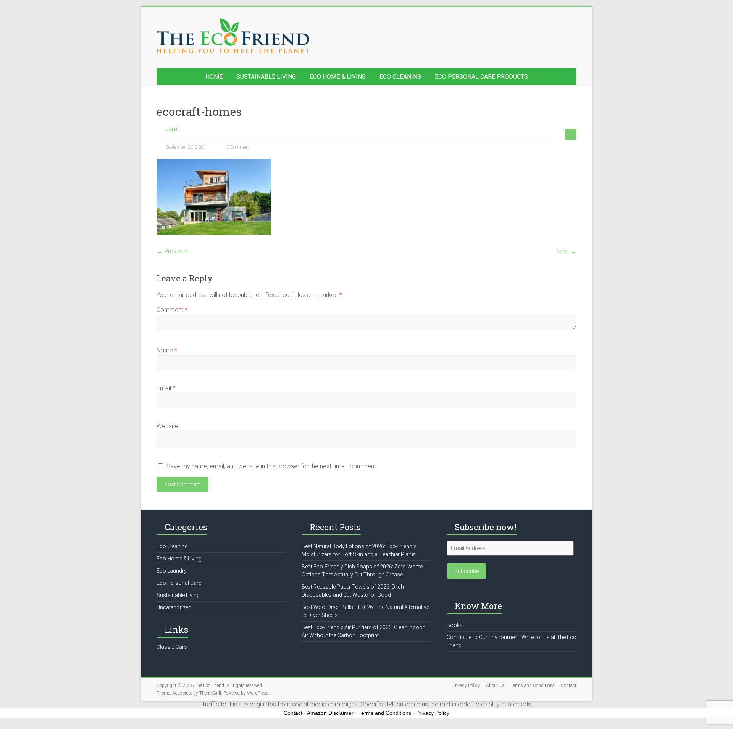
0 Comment (237, 147)
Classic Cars (172, 647)
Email (166, 388)
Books (455, 625)
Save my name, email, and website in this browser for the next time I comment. (272, 466)
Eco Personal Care (179, 583)
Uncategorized (174, 607)
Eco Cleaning (400, 76)
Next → (566, 251)
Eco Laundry (172, 571)
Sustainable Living (266, 76)
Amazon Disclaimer (330, 713)
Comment (172, 309)
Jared (173, 129)
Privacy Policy (466, 685)
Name (167, 350)
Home (214, 76)
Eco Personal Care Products (481, 76)
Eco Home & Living (338, 76)
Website (167, 426)
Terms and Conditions (533, 685)
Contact (568, 685)
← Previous (172, 251)
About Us (495, 685)
